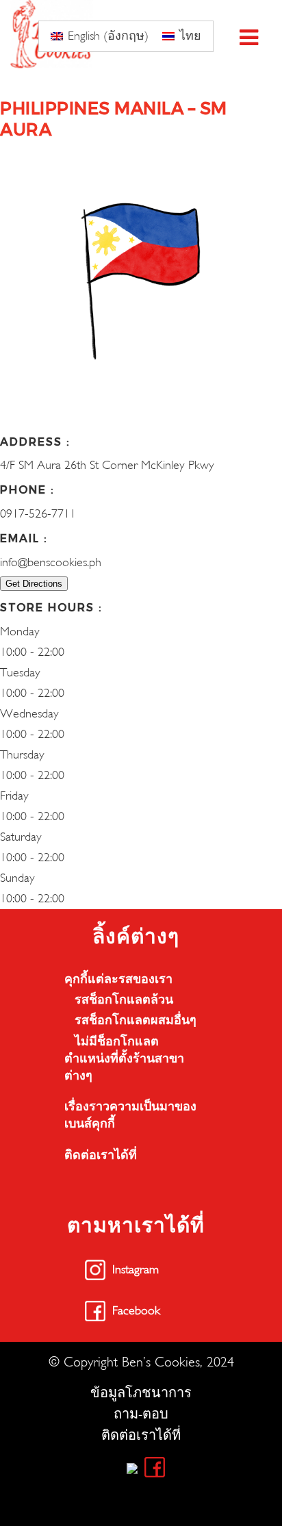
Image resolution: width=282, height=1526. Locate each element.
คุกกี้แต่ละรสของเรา (118, 979)
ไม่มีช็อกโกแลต (117, 1041)
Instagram (135, 1269)
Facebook (136, 1311)
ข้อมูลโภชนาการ (141, 1393)
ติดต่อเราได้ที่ (100, 1155)
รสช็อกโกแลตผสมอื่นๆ (135, 1020)
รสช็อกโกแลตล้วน (124, 1000)
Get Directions (33, 583)
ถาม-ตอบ (141, 1414)
